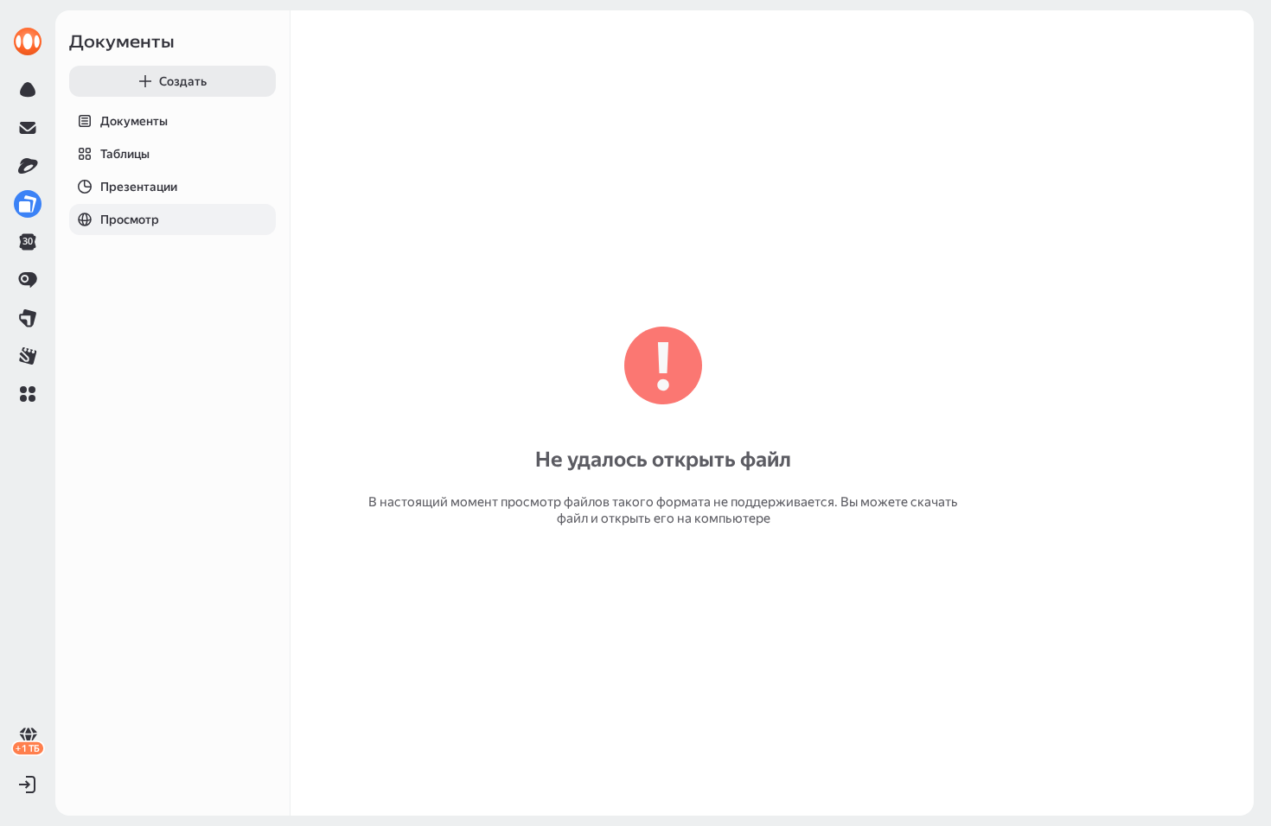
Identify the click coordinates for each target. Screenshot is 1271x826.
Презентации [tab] (138, 187)
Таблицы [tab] (125, 154)
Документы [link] (122, 41)
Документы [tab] (134, 121)
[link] (28, 41)
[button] (28, 394)
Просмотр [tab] (129, 219)
